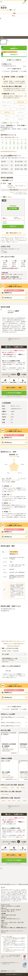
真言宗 (12, 787)
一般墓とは (9, 196)
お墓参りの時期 (4, 923)
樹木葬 (11, 915)
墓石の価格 (3, 918)
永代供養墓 (6, 915)
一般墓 (4, 200)
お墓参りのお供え (12, 922)
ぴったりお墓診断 (16, 906)
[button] (3, 41)
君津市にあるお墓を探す (13, 646)
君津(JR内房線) (5, 794)
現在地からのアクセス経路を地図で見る (13, 643)
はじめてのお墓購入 (5, 909)
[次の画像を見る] (26, 28)
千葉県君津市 (9, 125)
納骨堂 (14, 915)
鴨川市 (14, 800)
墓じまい (13, 911)
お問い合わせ (3, 932)
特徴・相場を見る (14, 189)
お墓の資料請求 (8, 906)
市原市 (9, 800)
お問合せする (13, 226)
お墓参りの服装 (20, 922)
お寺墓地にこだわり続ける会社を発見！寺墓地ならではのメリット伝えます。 (16, 577)
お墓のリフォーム (16, 918)
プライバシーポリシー (13, 930)
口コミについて (20, 930)
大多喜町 (24, 800)
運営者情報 (3, 930)
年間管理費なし (5, 787)
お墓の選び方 (18, 909)
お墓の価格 (12, 909)
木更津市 (3, 800)
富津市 (19, 800)
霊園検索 (3, 906)
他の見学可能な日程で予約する (8, 151)
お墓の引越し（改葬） (5, 911)
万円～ (5, 218)
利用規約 (7, 930)
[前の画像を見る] (2, 28)
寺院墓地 (23, 787)
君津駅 (23, 125)
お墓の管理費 (9, 918)
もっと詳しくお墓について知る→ (20, 193)
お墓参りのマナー (4, 922)
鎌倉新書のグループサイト (8, 971)
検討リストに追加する (15, 60)
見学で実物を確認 (13, 208)
